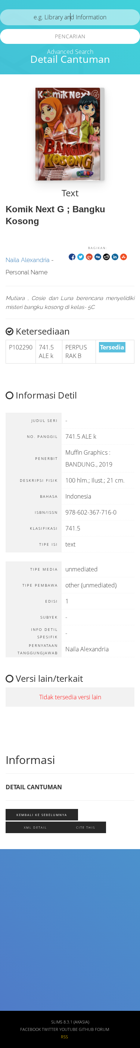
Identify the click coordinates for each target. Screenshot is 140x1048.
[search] (70, 17)
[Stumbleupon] (123, 256)
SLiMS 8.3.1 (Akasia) (70, 1022)
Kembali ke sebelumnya (41, 815)
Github (86, 1029)
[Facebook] (72, 256)
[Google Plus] (89, 256)
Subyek (17, 919)
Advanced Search (70, 52)
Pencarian (70, 36)
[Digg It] (97, 256)
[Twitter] (80, 256)
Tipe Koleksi (24, 962)
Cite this (85, 827)
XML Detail (35, 827)
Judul (15, 875)
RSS (64, 1036)
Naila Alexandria (28, 260)
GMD (14, 1006)
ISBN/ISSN (21, 941)
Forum (102, 1029)
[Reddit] (106, 256)
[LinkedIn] (115, 256)
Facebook (30, 1029)
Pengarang (21, 897)
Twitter (50, 1029)
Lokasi (16, 984)
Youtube (68, 1029)
